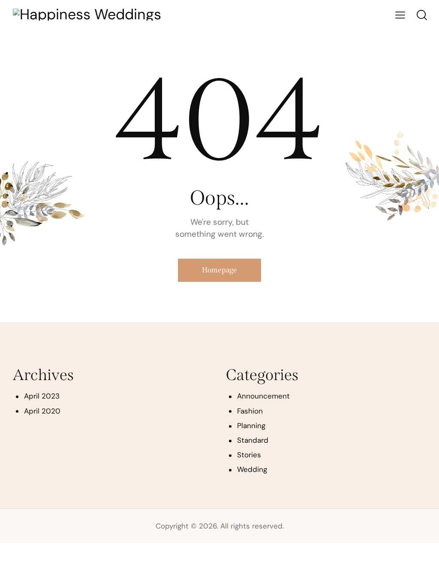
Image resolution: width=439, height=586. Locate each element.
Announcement (263, 396)
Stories (249, 454)
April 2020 (42, 411)
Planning (251, 425)
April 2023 (42, 396)
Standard (252, 440)
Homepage (219, 270)
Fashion (250, 411)
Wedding (252, 469)
